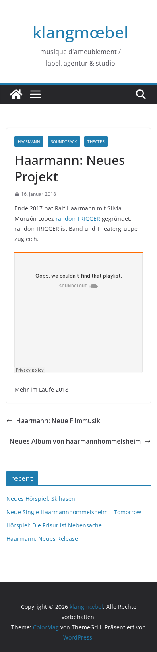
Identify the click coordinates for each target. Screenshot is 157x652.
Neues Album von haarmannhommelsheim (75, 441)
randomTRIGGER (78, 218)
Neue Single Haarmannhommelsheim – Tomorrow (73, 512)
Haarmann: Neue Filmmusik (58, 420)
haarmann (29, 141)
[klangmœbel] (16, 94)
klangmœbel (80, 32)
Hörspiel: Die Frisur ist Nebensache (54, 525)
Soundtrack (64, 141)
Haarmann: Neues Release (42, 538)
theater (96, 141)
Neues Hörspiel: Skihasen (40, 498)
